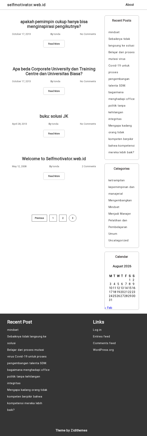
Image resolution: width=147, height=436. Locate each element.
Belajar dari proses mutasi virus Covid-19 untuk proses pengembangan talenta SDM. (122, 69)
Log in (97, 330)
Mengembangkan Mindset (120, 204)
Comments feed (104, 343)
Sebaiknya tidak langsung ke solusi (121, 42)
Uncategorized (119, 240)
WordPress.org (103, 350)
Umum (113, 233)
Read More (54, 44)
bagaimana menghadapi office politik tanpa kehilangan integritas (122, 106)
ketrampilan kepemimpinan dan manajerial (122, 187)
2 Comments (89, 166)
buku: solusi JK (54, 116)
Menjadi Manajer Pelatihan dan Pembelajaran (120, 220)
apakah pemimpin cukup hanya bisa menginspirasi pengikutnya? (54, 24)
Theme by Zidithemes (71, 430)
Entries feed (101, 336)
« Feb (108, 308)
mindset (114, 32)
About (130, 4)
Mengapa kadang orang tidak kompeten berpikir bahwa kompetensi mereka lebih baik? (122, 139)
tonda (57, 34)
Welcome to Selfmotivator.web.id (54, 158)
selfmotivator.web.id (26, 4)
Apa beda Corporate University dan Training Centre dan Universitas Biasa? (54, 71)
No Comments (88, 34)
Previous (39, 218)
